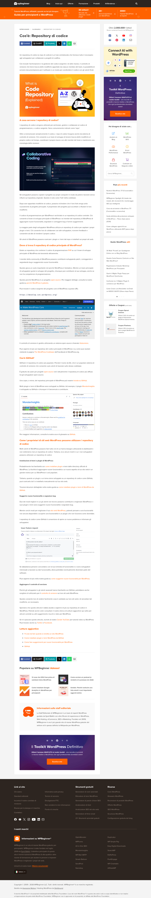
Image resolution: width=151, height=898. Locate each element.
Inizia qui (58, 3)
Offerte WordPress (114, 805)
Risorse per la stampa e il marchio (27, 808)
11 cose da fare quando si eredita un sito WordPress (43, 634)
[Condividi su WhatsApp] (69, 43)
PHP (69, 250)
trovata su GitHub (80, 380)
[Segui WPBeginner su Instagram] (130, 35)
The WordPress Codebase (44, 352)
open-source (56, 280)
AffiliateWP (112, 868)
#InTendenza (110, 3)
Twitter (39, 622)
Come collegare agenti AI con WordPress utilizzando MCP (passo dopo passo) (120, 229)
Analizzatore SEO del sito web (87, 809)
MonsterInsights (88, 386)
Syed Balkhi (25, 851)
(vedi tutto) (128, 305)
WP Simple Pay (113, 841)
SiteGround (58, 888)
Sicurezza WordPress (116, 814)
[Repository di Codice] (59, 43)
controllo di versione (49, 593)
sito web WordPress (58, 510)
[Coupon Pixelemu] (111, 329)
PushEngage (112, 859)
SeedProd (79, 863)
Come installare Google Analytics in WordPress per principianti (42, 690)
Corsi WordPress (114, 792)
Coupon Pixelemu (124, 325)
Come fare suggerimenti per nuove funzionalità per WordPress (48, 642)
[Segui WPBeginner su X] (116, 35)
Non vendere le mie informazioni (57, 805)
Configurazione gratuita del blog (120, 818)
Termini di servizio (52, 796)
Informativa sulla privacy (54, 792)
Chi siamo (18, 792)
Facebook (48, 622)
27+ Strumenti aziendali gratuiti (87, 818)
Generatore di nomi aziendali (87, 792)
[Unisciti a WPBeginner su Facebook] (109, 35)
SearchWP (111, 850)
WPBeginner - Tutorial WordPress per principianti (22, 3)
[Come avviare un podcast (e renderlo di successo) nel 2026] (63, 679)
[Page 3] (121, 296)
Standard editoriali (21, 796)
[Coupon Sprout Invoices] (111, 314)
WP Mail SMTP (81, 855)
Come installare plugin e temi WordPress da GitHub (44, 638)
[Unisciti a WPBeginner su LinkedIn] (123, 40)
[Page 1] (117, 296)
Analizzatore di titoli (83, 805)
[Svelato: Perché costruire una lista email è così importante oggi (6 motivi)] (63, 691)
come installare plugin (53, 466)
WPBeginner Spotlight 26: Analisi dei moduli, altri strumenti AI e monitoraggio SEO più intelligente (120, 201)
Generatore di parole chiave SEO (88, 800)
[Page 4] (123, 296)
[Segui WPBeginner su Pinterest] (116, 40)
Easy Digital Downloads (117, 846)
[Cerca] (136, 3)
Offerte (70, 3)
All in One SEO (81, 846)
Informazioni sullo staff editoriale (54, 708)
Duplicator (112, 837)
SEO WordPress (113, 809)
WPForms (79, 841)
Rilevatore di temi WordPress (87, 796)
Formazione (83, 3)
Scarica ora (57, 761)
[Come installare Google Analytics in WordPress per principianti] (25, 691)
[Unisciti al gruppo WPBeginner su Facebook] (109, 40)
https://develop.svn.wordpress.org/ (38, 295)
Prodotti (96, 3)
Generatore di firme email (85, 814)
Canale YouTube (63, 619)
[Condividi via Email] (74, 43)
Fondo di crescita (51, 809)
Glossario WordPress (115, 796)
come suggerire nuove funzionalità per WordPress (70, 578)
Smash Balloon (81, 859)
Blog (48, 3)
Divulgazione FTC (52, 800)
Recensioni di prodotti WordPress (120, 800)
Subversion (84, 343)
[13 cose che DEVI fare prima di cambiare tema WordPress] (25, 679)
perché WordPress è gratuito (37, 283)
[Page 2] (119, 296)
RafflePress (112, 855)
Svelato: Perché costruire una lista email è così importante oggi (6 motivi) (81, 690)
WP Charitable (113, 863)
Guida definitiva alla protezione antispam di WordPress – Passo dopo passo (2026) (120, 219)
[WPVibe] (120, 61)
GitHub (72, 434)
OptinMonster (81, 837)
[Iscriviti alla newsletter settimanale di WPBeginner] (130, 40)
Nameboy (79, 868)
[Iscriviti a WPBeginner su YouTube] (123, 35)
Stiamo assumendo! (40, 866)
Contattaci (18, 812)
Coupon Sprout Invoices (123, 311)
